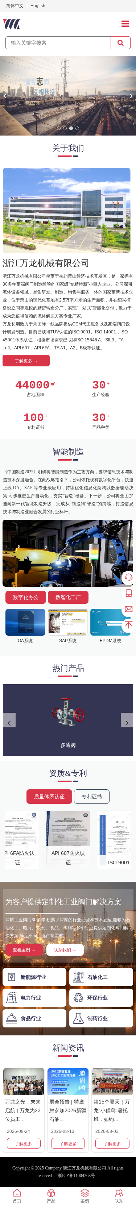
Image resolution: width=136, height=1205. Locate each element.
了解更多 (23, 1143)
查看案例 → (24, 949)
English (37, 5)
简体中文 (15, 5)
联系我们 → (65, 949)
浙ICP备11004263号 (76, 1175)
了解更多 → (26, 360)
